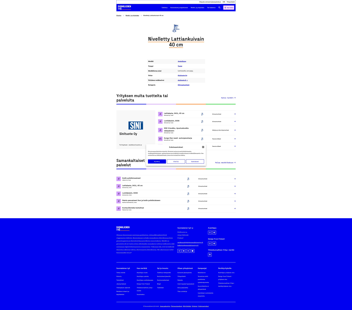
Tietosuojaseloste (176, 306)
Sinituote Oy (182, 75)
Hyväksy (157, 161)
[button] (203, 147)
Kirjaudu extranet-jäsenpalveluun (210, 2)
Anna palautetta (182, 287)
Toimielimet (120, 280)
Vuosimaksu (141, 294)
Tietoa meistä (120, 272)
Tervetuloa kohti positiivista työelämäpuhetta (203, 279)
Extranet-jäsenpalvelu (184, 272)
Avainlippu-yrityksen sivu (226, 272)
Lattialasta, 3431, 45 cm (174, 113)
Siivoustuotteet (183, 85)
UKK (224, 2)
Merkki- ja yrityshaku (197, 7)
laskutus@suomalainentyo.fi (187, 245)
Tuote (180, 66)
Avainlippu (182, 61)
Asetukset (195, 161)
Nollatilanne (202, 272)
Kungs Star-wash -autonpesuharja (178, 138)
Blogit (159, 284)
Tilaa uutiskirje (182, 291)
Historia (118, 276)
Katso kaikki (227, 98)
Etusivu (118, 15)
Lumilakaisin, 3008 (171, 120)
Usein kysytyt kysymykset (185, 284)
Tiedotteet (160, 287)
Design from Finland (143, 284)
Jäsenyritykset (121, 284)
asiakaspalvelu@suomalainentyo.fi (190, 242)
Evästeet (195, 306)
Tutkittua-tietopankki (164, 272)
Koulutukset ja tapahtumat (179, 7)
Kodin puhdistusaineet (131, 178)
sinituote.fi (182, 80)
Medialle (180, 280)
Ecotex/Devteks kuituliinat (133, 208)
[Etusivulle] (124, 7)
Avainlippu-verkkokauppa (145, 280)
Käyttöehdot (187, 306)
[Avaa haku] (219, 7)
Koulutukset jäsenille (163, 276)
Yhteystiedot (231, 2)
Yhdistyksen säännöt (123, 287)
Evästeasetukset (203, 306)
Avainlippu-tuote (142, 272)
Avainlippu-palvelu (143, 276)
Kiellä (176, 161)
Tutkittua (164, 7)
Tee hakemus (211, 7)
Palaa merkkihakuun (224, 162)
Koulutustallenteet (163, 280)
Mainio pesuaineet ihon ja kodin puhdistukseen (141, 200)
